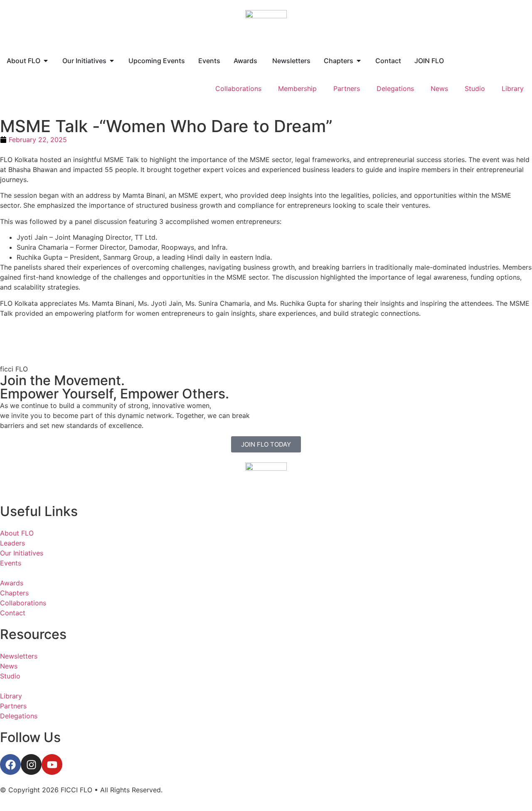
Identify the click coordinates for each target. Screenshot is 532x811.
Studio (475, 88)
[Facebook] (10, 764)
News (439, 88)
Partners (346, 88)
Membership (297, 88)
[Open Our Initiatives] (111, 61)
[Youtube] (52, 764)
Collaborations (238, 88)
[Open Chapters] (358, 61)
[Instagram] (31, 764)
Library (513, 88)
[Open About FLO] (45, 61)
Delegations (395, 88)
